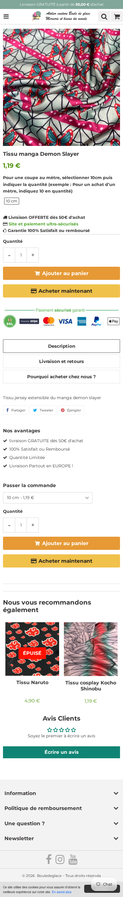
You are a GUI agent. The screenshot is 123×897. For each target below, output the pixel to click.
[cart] (117, 16)
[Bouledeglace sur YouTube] (73, 862)
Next (113, 86)
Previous (10, 86)
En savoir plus (61, 892)
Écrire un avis (61, 752)
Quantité (13, 241)
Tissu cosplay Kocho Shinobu (90, 686)
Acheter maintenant (65, 291)
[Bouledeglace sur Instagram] (60, 862)
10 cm (11, 201)
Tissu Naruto (32, 682)
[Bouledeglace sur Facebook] (49, 862)
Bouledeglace (49, 875)
